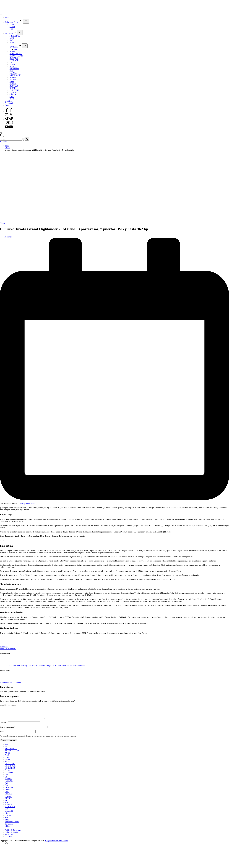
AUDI (7, 753)
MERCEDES (10, 807)
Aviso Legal (9, 834)
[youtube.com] (9, 128)
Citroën (7, 770)
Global (2, 223)
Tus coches (9, 824)
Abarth (7, 744)
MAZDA (8, 804)
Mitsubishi (9, 811)
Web (1, 731)
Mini (6, 809)
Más (6, 802)
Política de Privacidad (13, 830)
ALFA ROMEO (11, 749)
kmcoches (4, 647)
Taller (7, 820)
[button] (23, 139)
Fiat (6, 783)
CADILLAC (10, 764)
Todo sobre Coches (12, 822)
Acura (7, 746)
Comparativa (9, 772)
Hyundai (8, 796)
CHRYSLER (10, 768)
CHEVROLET (10, 766)
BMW (7, 757)
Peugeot (8, 815)
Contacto (8, 836)
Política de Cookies (12, 832)
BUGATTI (9, 759)
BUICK (8, 762)
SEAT (7, 817)
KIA (6, 800)
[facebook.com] (9, 111)
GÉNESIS (9, 787)
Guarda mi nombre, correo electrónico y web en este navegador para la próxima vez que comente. (39, 736)
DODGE (8, 774)
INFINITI (8, 798)
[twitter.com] (9, 116)
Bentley (8, 755)
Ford (6, 785)
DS (6, 777)
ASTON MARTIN (12, 751)
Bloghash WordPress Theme (56, 841)
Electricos (8, 779)
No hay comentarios (27, 504)
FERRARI (9, 781)
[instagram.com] (9, 124)
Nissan (7, 813)
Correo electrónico (7, 727)
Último (7, 826)
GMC (7, 792)
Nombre (4, 722)
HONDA (8, 794)
